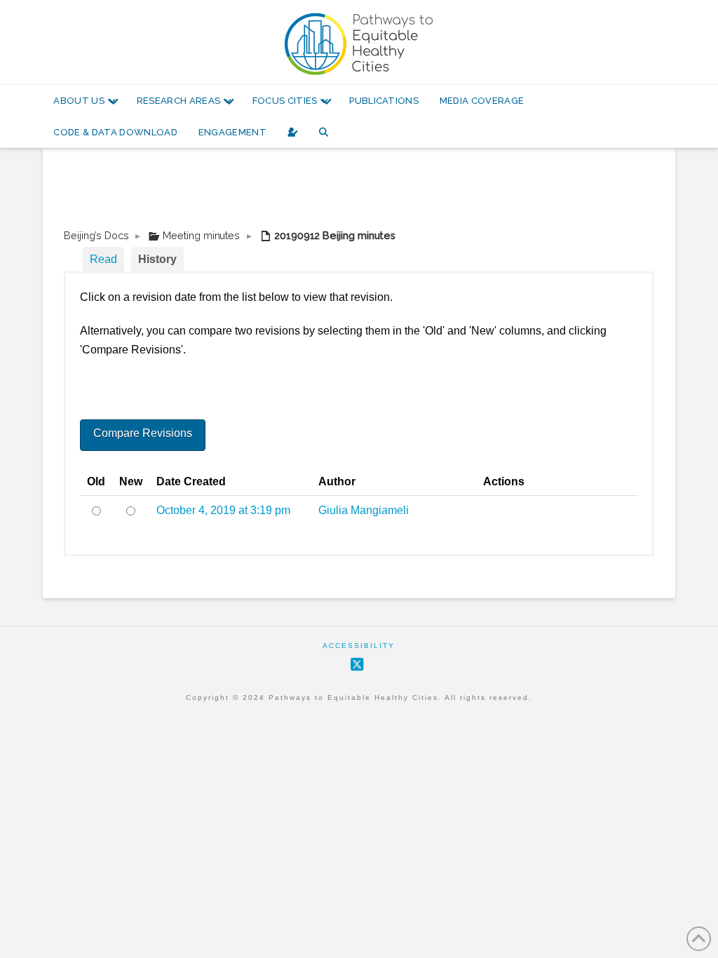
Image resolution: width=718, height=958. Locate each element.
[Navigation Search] (323, 132)
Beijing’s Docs (96, 235)
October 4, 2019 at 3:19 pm (223, 510)
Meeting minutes (201, 235)
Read (103, 259)
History (157, 259)
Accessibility (359, 645)
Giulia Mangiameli (363, 510)
